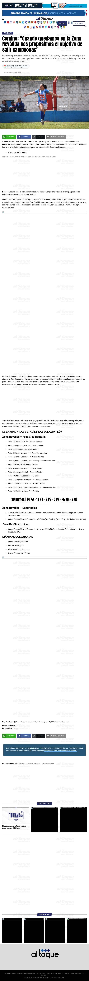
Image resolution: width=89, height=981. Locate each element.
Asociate (62, 23)
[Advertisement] (44, 174)
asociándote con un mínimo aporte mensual (60, 751)
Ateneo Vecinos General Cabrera (28, 764)
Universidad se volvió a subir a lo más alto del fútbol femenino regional (29, 157)
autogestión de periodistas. (38, 748)
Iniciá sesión (78, 23)
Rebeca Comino (48, 764)
